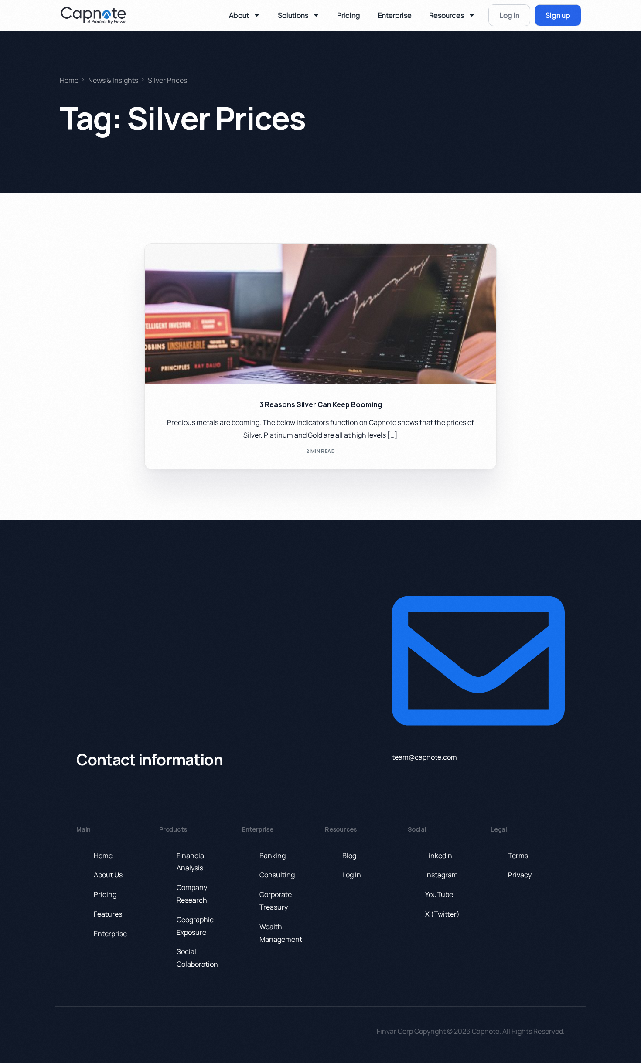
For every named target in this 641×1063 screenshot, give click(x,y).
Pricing (348, 15)
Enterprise (395, 15)
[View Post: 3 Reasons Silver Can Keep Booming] (320, 314)
